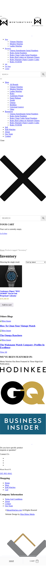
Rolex (12, 94)
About (7, 132)
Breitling (13, 105)
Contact (7, 69)
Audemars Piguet (16, 96)
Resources (8, 48)
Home (2, 250)
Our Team (8, 66)
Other (12, 109)
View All (3, 352)
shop (11, 561)
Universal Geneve (17, 107)
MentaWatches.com (14, 510)
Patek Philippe (15, 98)
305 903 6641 (6, 473)
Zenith (12, 100)
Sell (6, 64)
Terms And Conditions (13, 499)
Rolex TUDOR (16, 62)
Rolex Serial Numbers (18, 53)
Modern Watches (16, 44)
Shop (6, 39)
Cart (6, 490)
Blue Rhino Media (27, 514)
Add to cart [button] (7, 305)
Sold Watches (10, 129)
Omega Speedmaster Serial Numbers (24, 50)
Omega (12, 103)
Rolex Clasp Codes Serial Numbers (23, 55)
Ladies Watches (16, 46)
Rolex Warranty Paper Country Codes (24, 60)
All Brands (14, 84)
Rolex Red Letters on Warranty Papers (25, 57)
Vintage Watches (16, 42)
